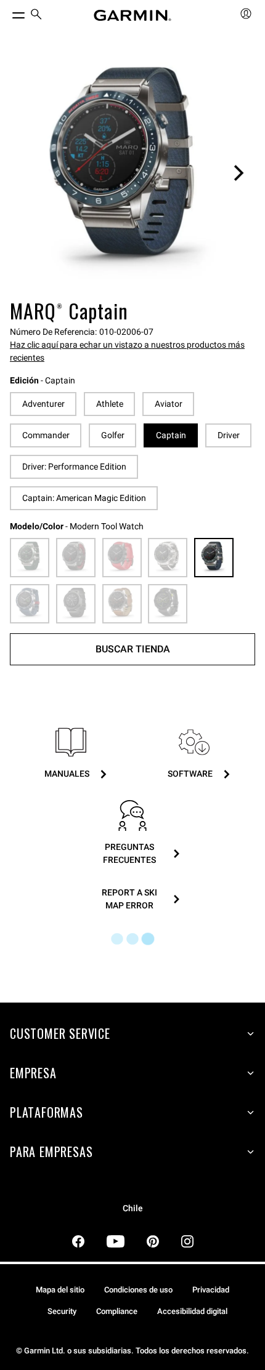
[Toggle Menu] (7, 12)
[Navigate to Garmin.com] (132, 15)
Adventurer (43, 404)
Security (61, 1311)
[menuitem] (36, 15)
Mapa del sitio (60, 1289)
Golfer (112, 435)
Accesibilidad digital (192, 1311)
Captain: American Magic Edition (84, 498)
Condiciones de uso (138, 1289)
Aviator (168, 404)
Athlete (109, 404)
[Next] (238, 173)
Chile (133, 1208)
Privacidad (210, 1289)
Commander (46, 435)
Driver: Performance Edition (74, 466)
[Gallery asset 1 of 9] (132, 172)
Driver (229, 435)
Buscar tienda (133, 649)
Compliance (116, 1311)
